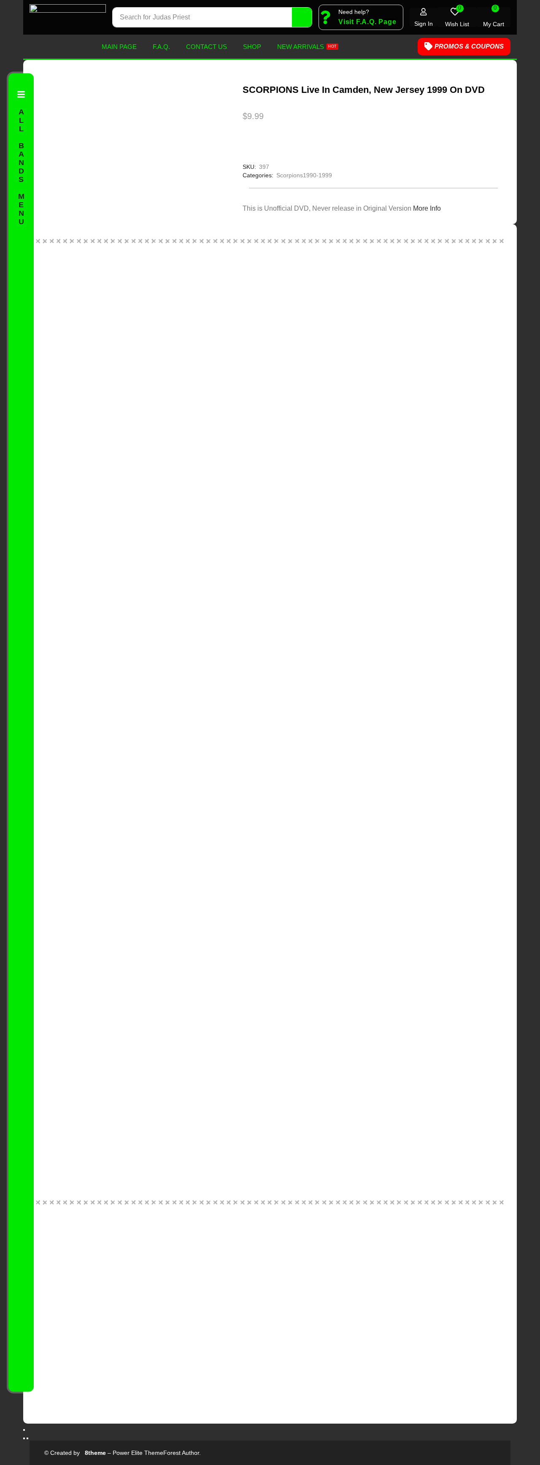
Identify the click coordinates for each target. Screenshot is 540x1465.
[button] (367, 22)
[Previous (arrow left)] (24, 1438)
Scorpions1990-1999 (304, 175)
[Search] (302, 17)
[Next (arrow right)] (27, 1438)
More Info (427, 208)
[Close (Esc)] (24, 1430)
